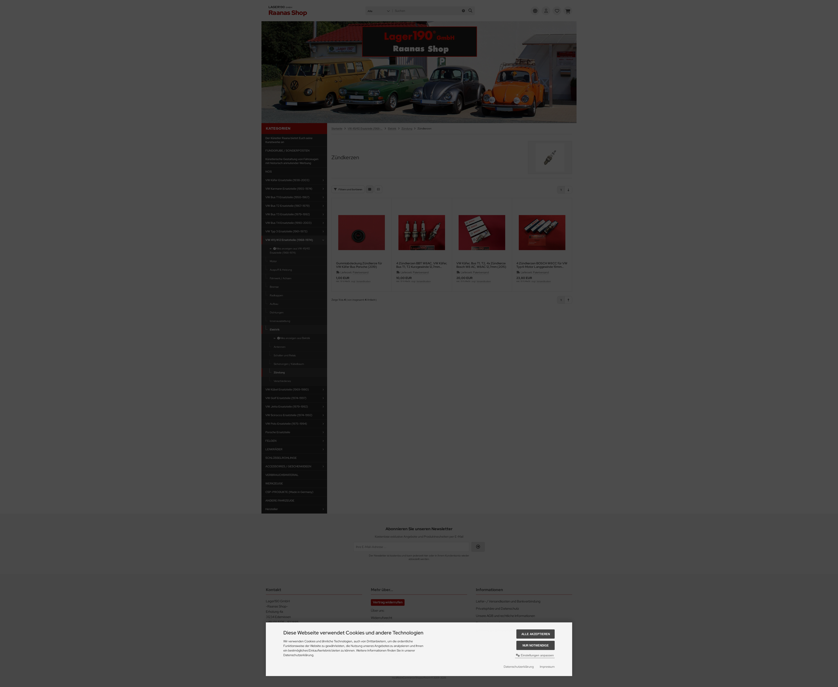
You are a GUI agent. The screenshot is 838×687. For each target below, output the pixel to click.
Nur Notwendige (535, 645)
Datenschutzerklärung (519, 667)
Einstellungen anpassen (537, 655)
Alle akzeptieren (535, 634)
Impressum (547, 667)
